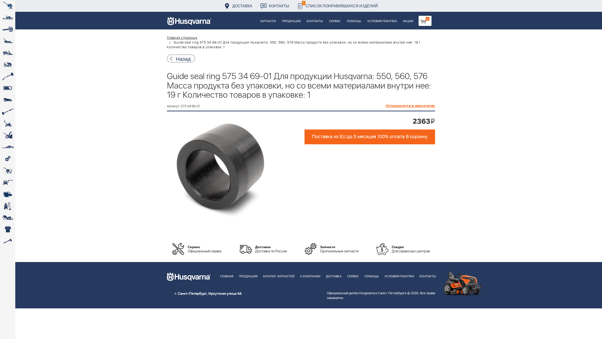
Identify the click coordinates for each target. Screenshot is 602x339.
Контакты (279, 5)
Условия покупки (382, 21)
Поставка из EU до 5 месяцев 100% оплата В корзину (370, 136)
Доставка (242, 5)
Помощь (354, 21)
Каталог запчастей (278, 276)
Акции (408, 21)
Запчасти (268, 21)
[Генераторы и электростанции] (7, 171)
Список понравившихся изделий (340, 4)
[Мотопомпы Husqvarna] (7, 194)
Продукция (291, 21)
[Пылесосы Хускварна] (7, 206)
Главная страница (182, 38)
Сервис (335, 21)
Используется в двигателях (410, 106)
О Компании (310, 276)
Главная (226, 276)
